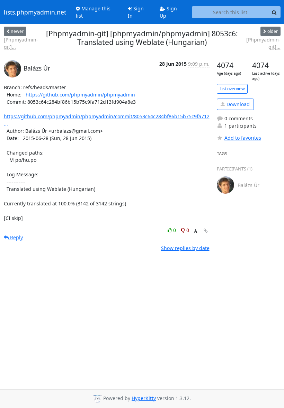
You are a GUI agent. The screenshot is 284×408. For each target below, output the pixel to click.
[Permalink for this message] (206, 230)
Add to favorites (242, 138)
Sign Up (168, 12)
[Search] (274, 12)
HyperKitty (144, 398)
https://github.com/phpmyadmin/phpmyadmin (80, 94)
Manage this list (93, 12)
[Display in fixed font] (195, 231)
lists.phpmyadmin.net (35, 12)
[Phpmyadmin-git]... (21, 43)
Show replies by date (185, 248)
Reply (16, 237)
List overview (232, 89)
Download (237, 104)
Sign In (136, 12)
